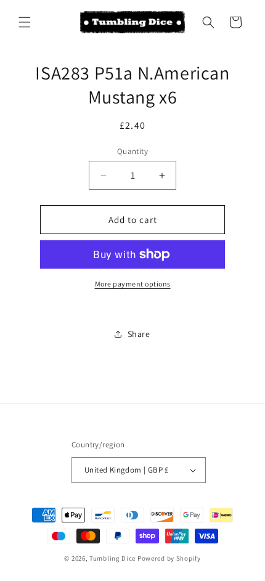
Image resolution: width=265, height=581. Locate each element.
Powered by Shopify (169, 558)
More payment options (133, 283)
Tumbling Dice (112, 558)
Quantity (132, 151)
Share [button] (139, 333)
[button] (24, 22)
